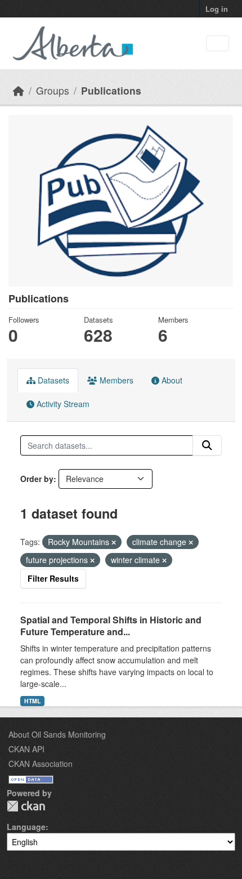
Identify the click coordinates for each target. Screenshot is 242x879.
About (170, 380)
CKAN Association (40, 763)
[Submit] (207, 445)
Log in (216, 8)
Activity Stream (61, 403)
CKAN (26, 806)
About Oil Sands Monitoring (57, 734)
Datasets (52, 380)
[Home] (18, 90)
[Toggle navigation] (217, 43)
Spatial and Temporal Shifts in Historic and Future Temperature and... (110, 625)
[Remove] (113, 542)
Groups (52, 90)
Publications (111, 90)
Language (26, 826)
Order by (36, 478)
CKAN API (26, 749)
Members (115, 380)
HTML (32, 701)
